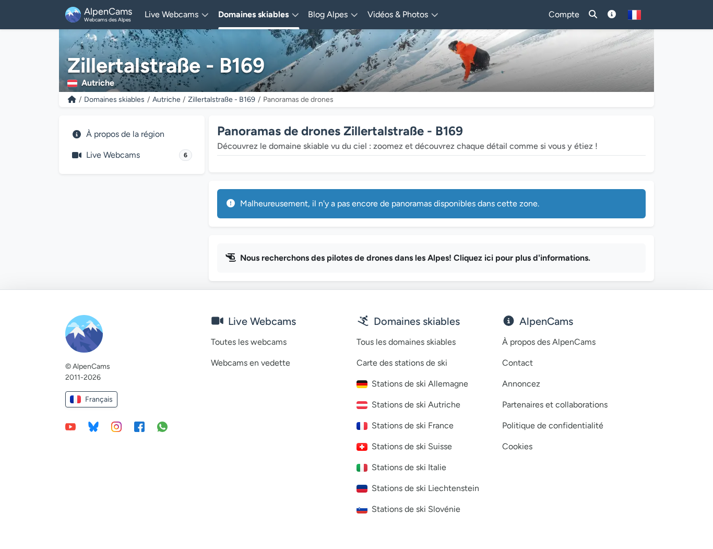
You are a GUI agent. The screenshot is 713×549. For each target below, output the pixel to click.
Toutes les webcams (249, 342)
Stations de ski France (413, 425)
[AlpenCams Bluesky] (93, 426)
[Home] (72, 99)
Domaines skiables (114, 99)
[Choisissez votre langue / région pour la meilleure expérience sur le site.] (634, 14)
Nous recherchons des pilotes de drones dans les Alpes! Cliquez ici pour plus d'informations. (415, 258)
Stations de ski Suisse (412, 446)
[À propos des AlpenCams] (611, 14)
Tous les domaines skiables (406, 342)
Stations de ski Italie (409, 467)
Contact (517, 363)
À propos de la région (125, 134)
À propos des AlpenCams (549, 342)
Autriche (166, 99)
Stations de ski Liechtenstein (425, 488)
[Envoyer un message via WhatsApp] (162, 426)
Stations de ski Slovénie (416, 509)
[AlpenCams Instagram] (116, 426)
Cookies (517, 446)
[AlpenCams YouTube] (70, 426)
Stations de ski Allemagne (420, 384)
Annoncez (521, 384)
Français (99, 399)
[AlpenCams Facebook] (139, 426)
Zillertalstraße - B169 (221, 99)
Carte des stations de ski (401, 363)
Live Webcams (136, 155)
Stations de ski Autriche (416, 405)
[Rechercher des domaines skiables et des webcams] (593, 14)
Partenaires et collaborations (555, 405)
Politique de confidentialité (552, 425)
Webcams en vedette (250, 363)
